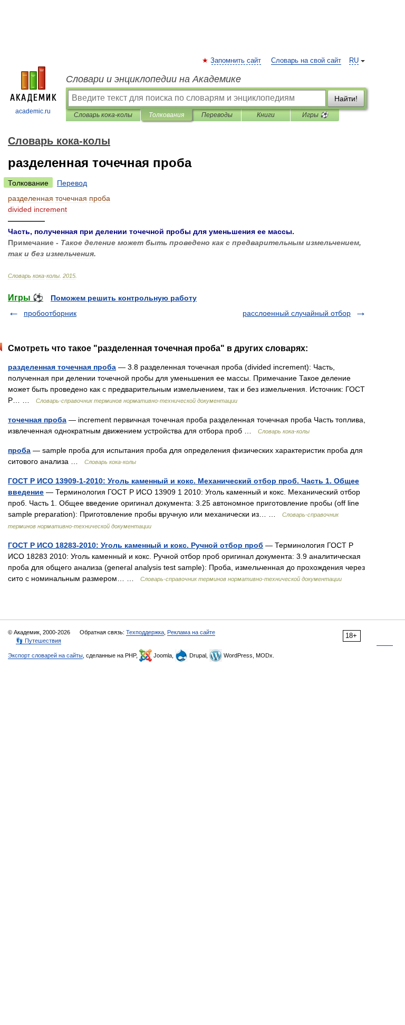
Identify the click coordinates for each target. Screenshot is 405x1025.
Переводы (217, 115)
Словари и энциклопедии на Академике (153, 79)
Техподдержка (145, 632)
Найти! (346, 98)
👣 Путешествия (38, 640)
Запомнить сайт (236, 60)
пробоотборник (50, 313)
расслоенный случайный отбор (297, 313)
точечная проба (37, 419)
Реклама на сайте (191, 632)
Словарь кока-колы (103, 115)
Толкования (166, 115)
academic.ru (33, 111)
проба (19, 450)
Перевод (72, 183)
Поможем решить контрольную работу (124, 298)
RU (354, 60)
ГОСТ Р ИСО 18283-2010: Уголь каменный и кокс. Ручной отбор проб (135, 545)
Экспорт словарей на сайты (45, 655)
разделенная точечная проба (62, 367)
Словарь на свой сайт (306, 60)
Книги (266, 115)
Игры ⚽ (315, 115)
